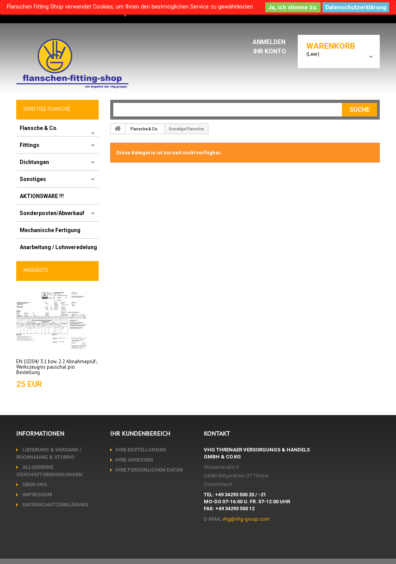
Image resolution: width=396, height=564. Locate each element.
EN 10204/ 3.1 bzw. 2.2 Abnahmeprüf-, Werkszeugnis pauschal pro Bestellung (56, 367)
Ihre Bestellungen (140, 450)
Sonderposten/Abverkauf (52, 213)
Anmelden (270, 42)
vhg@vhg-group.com (246, 519)
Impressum (36, 494)
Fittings (29, 145)
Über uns (34, 484)
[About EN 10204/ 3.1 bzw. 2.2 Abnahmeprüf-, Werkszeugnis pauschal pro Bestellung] (51, 320)
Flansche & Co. (39, 128)
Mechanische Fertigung (50, 230)
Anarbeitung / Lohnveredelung (58, 247)
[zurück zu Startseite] (118, 128)
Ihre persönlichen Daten (149, 470)
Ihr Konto (269, 51)
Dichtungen (34, 162)
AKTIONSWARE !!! (42, 196)
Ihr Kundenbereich (140, 433)
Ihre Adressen (134, 460)
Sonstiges (33, 179)
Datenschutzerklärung (355, 7)
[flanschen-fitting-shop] (72, 63)
